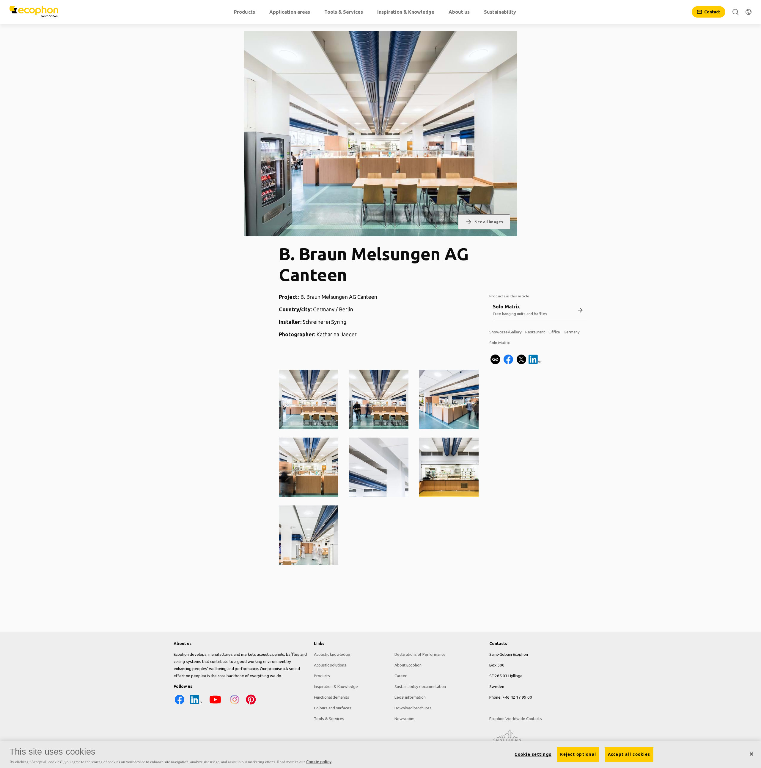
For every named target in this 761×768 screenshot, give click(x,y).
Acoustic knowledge (332, 654)
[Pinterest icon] (251, 704)
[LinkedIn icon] (196, 704)
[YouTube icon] (215, 704)
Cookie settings (533, 754)
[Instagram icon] (234, 704)
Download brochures (413, 707)
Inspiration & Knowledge (336, 686)
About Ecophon (408, 665)
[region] (380, 754)
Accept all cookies (629, 754)
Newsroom (404, 718)
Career (400, 675)
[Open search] (735, 12)
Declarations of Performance (420, 654)
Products (322, 675)
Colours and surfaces (332, 707)
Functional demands (331, 697)
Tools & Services (329, 718)
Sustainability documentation (420, 686)
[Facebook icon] (179, 704)
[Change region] (748, 12)
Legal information (410, 697)
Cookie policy (318, 761)
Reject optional (578, 754)
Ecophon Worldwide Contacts (515, 718)
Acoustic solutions (330, 665)
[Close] (751, 754)
